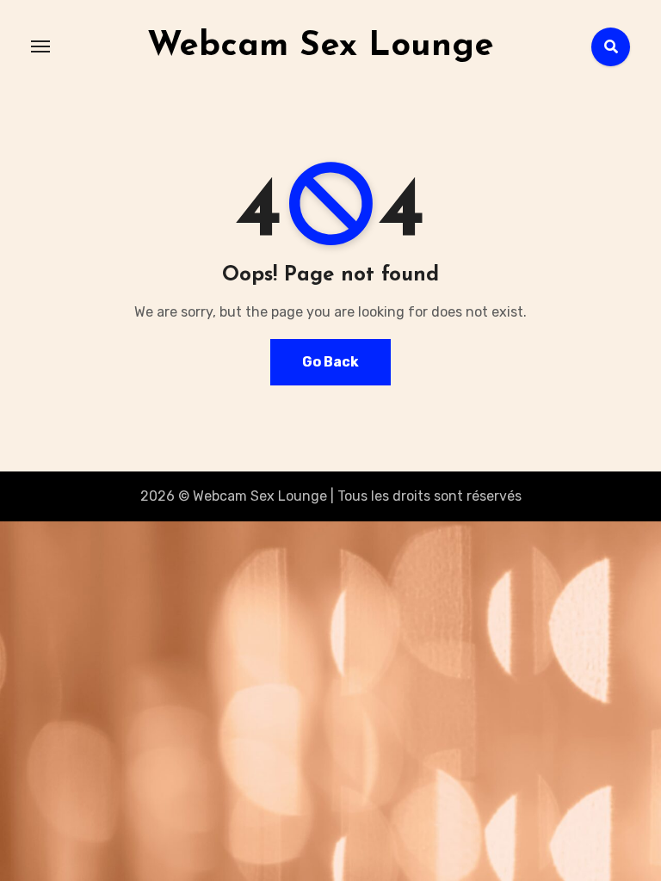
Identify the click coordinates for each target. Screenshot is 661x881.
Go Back (330, 362)
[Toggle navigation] (40, 46)
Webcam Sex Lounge (320, 46)
